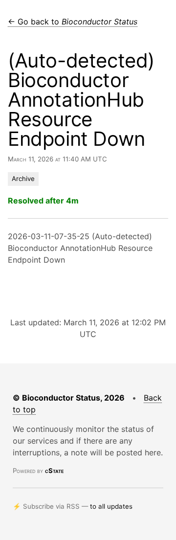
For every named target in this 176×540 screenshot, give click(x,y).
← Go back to (72, 21)
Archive (23, 178)
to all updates (111, 506)
